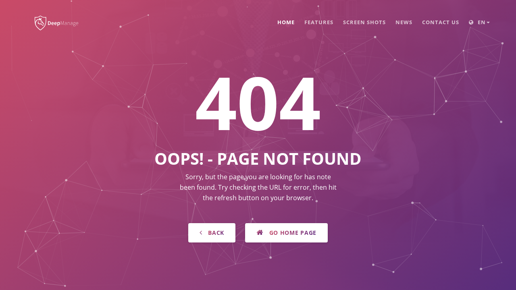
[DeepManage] (57, 19)
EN (481, 22)
